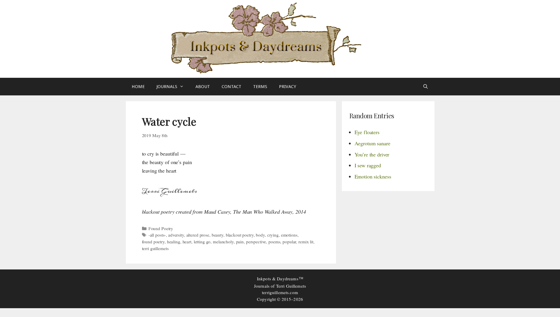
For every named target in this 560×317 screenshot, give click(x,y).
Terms (260, 86)
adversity (176, 235)
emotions (289, 235)
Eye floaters (367, 132)
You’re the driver (372, 154)
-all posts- (157, 235)
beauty (217, 235)
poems (274, 242)
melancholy (223, 242)
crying (273, 235)
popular (289, 242)
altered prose (197, 235)
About (202, 86)
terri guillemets (155, 248)
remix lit (305, 242)
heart (187, 242)
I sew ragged (368, 165)
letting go (202, 242)
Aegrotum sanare (372, 143)
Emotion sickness (373, 176)
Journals (166, 86)
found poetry (153, 242)
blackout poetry (240, 235)
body (260, 235)
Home (138, 86)
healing (173, 242)
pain (240, 242)
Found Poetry (160, 228)
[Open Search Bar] (425, 86)
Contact (231, 86)
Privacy (287, 86)
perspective (256, 242)
